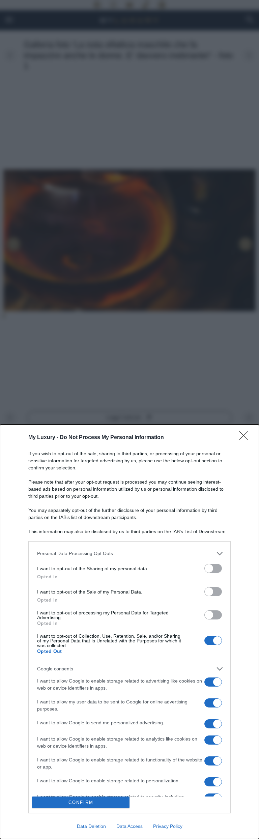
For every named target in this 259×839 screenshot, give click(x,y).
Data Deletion (91, 826)
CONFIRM (80, 802)
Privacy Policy (167, 826)
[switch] (213, 568)
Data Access (129, 826)
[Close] (245, 437)
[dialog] (129, 632)
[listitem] (129, 553)
